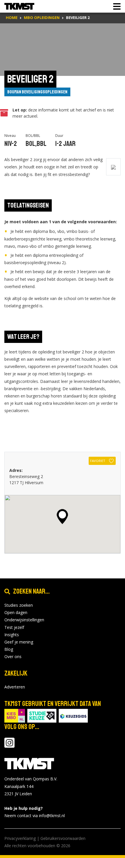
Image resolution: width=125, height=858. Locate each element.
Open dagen (15, 612)
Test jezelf (14, 627)
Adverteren (14, 687)
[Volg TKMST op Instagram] (9, 745)
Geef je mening (18, 642)
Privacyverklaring (20, 838)
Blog (8, 649)
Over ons (13, 656)
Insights (11, 634)
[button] (62, 516)
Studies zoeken (18, 605)
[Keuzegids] (73, 715)
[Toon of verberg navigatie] (115, 6)
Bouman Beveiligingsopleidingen (37, 92)
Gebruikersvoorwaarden (62, 838)
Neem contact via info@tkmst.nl (34, 815)
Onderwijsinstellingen (24, 619)
